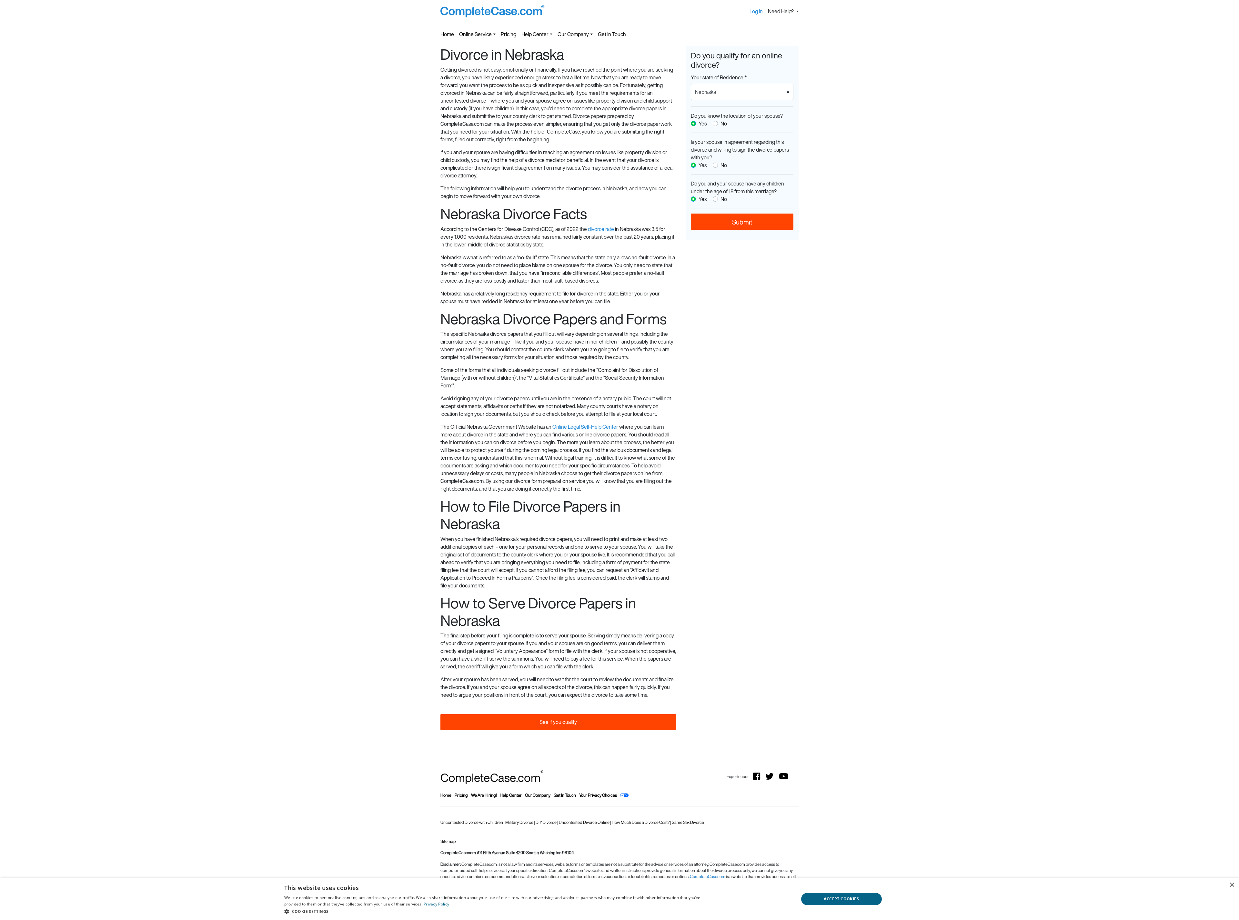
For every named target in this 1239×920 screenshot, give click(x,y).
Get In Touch (612, 34)
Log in (756, 11)
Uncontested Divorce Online (584, 822)
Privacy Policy (436, 904)
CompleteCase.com (491, 777)
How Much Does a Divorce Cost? (641, 822)
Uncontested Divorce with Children (472, 822)
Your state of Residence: (719, 77)
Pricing (508, 34)
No (723, 123)
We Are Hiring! (484, 795)
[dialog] (619, 899)
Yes (703, 123)
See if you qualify (558, 722)
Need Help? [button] (781, 11)
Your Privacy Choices (598, 795)
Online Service (475, 34)
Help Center (535, 34)
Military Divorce (519, 822)
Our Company (573, 34)
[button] (501, 911)
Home (447, 34)
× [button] (1231, 885)
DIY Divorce (546, 822)
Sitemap (448, 841)
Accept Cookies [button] (841, 899)
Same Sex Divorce (688, 822)
